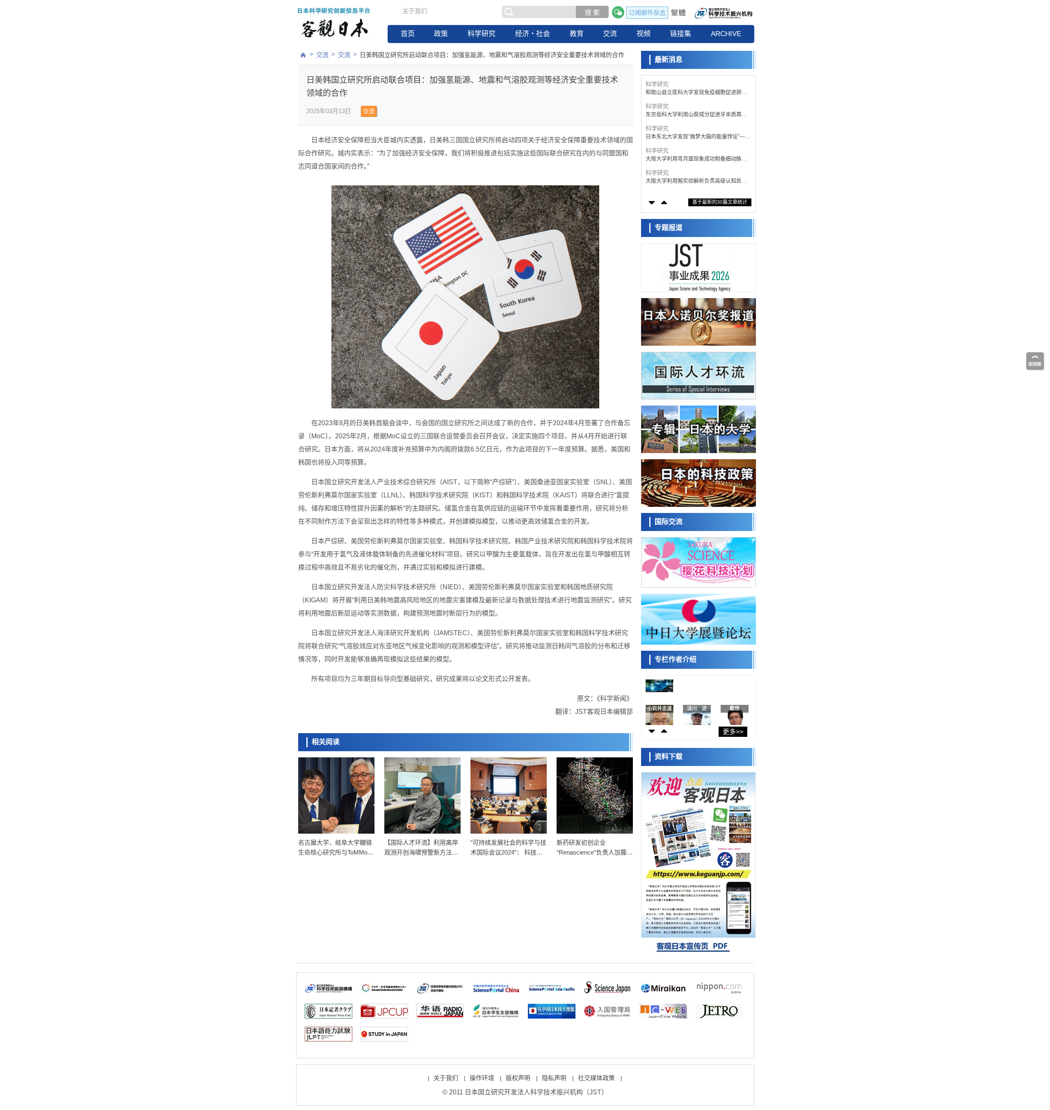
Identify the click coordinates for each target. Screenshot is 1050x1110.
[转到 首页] (303, 55)
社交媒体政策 (596, 1077)
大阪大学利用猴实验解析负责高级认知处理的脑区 (696, 181)
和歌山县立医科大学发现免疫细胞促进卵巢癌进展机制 (696, 92)
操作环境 (482, 1077)
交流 (610, 34)
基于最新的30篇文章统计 (719, 202)
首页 (408, 34)
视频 (644, 34)
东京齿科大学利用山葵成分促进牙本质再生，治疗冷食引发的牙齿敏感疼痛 (694, 114)
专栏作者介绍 (675, 659)
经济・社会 (532, 34)
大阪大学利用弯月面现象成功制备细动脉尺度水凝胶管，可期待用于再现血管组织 (696, 158)
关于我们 (414, 10)
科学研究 (481, 34)
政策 (441, 34)
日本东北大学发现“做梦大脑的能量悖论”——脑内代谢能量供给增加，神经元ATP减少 (698, 136)
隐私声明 (554, 1077)
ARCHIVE (726, 34)
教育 (577, 34)
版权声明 (518, 1077)
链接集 (680, 34)
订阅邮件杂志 (647, 12)
